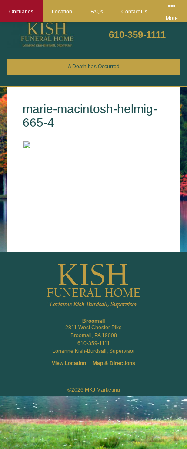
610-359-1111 (137, 34)
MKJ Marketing (102, 390)
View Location (69, 363)
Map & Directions (114, 363)
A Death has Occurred (94, 67)
